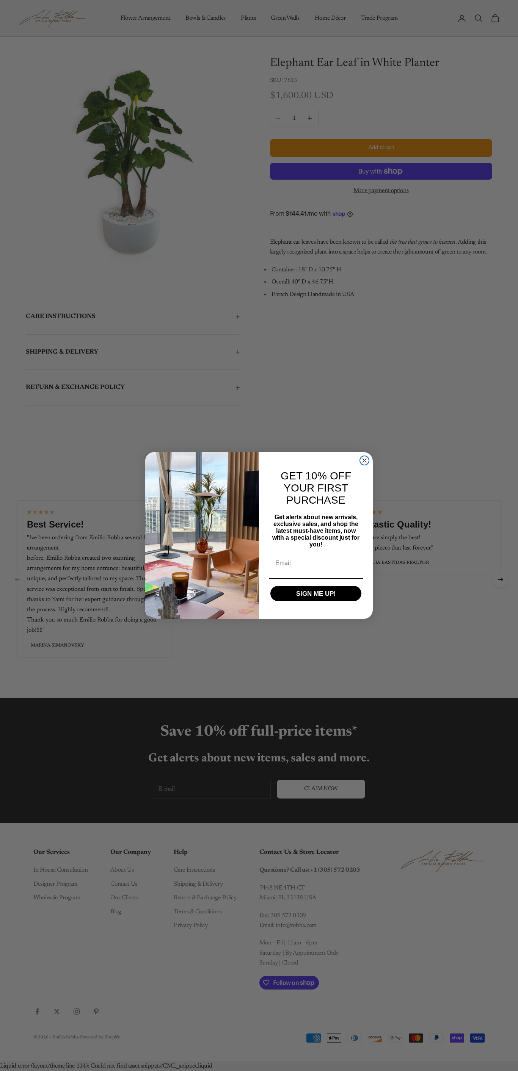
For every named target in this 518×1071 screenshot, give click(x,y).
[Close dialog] (364, 460)
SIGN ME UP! (316, 593)
